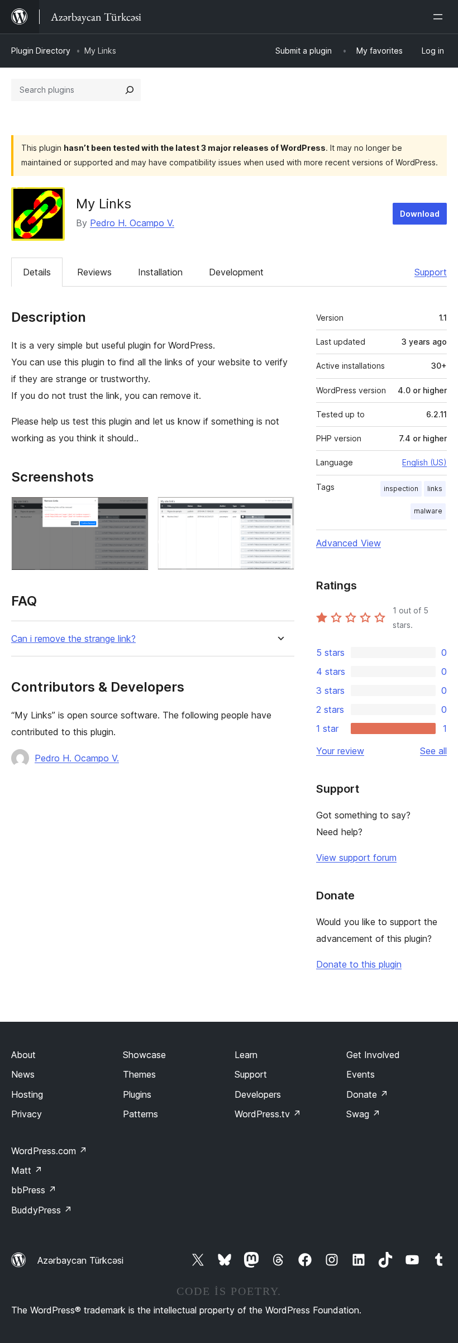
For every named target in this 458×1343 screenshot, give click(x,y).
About (23, 1054)
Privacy (26, 1114)
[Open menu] (440, 17)
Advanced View (348, 543)
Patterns (140, 1114)
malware (428, 511)
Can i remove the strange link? (73, 639)
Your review (340, 750)
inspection (401, 488)
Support (430, 272)
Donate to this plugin (359, 964)
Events (360, 1074)
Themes (139, 1074)
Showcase (144, 1054)
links (434, 488)
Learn (246, 1054)
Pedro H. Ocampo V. (132, 222)
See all (433, 750)
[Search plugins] (129, 90)
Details (37, 272)
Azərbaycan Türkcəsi (80, 1260)
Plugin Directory (40, 50)
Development (236, 272)
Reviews (94, 272)
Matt (26, 1170)
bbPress (33, 1190)
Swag (363, 1114)
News (23, 1074)
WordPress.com (49, 1150)
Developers (258, 1094)
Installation (160, 272)
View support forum (356, 857)
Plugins (137, 1094)
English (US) (424, 462)
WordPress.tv (268, 1114)
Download (420, 213)
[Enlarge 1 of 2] (133, 511)
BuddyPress (41, 1210)
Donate (367, 1094)
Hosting (27, 1094)
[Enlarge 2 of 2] (279, 511)
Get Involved (373, 1054)
